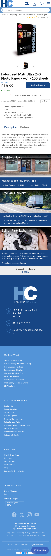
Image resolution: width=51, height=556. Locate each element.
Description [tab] (10, 127)
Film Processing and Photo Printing (17, 364)
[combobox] (25, 10)
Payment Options (10, 409)
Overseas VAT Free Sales (13, 419)
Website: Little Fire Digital (23, 549)
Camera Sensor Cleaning (13, 370)
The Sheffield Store (11, 455)
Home (4, 15)
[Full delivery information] (25, 201)
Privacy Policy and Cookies (25, 523)
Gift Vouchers (9, 386)
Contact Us (8, 406)
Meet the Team (10, 461)
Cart (5, 494)
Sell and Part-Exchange (13, 360)
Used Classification (11, 428)
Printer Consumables (27, 15)
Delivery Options (10, 416)
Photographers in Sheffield (14, 380)
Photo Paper (42, 15)
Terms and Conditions (27, 526)
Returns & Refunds (11, 435)
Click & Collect (9, 412)
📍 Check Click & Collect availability (25, 95)
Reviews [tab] (24, 127)
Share (46, 101)
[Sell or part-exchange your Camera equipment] (25, 239)
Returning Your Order (12, 422)
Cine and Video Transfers (13, 373)
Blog (5, 468)
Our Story (8, 458)
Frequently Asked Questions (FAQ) (17, 425)
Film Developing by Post (13, 367)
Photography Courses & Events (16, 383)
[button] (42, 4)
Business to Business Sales (14, 432)
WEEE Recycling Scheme (26, 528)
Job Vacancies (9, 464)
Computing (13, 15)
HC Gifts (25, 272)
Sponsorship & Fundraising (14, 471)
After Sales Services (11, 376)
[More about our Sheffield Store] (25, 165)
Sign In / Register (10, 491)
